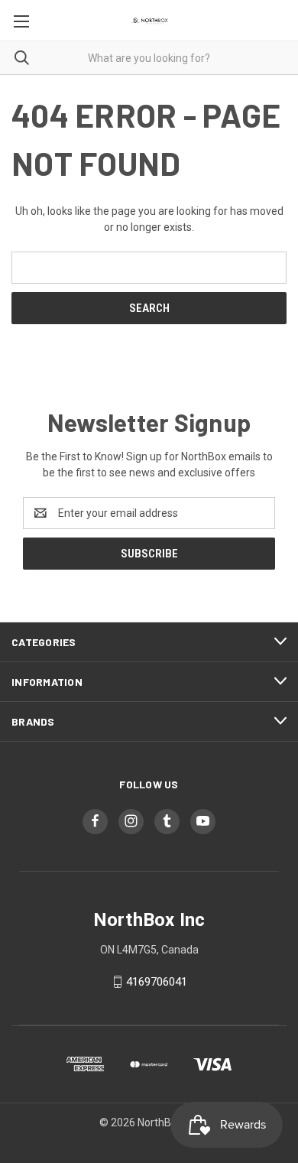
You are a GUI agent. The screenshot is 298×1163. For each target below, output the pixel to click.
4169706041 (156, 982)
